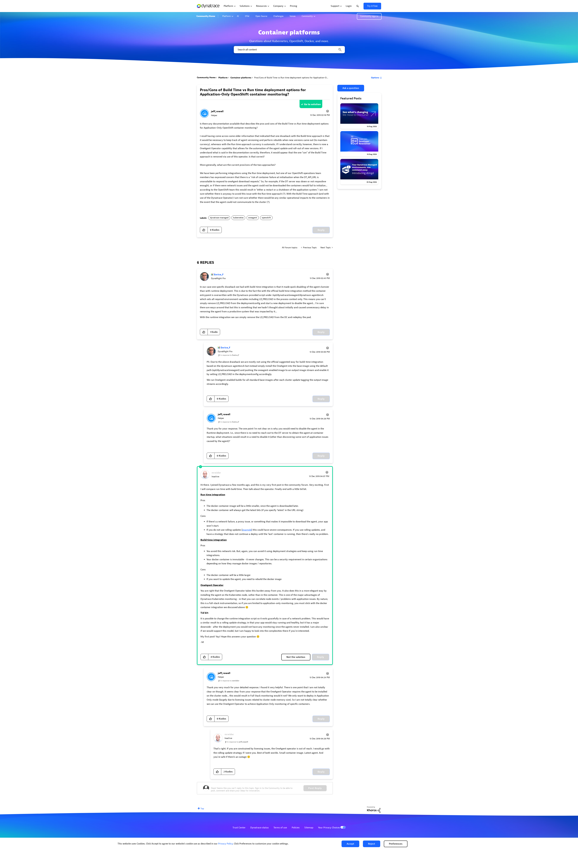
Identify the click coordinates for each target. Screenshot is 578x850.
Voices (292, 16)
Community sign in (369, 16)
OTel (247, 16)
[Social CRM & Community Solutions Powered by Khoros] (374, 809)
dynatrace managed (219, 217)
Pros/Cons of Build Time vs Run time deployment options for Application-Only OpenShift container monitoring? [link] (308, 77)
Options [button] (375, 77)
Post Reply (315, 788)
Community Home (205, 16)
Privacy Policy (225, 843)
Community (307, 16)
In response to (229, 355)
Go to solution (312, 104)
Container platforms (240, 77)
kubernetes (238, 217)
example (246, 529)
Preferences (395, 843)
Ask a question (350, 88)
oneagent (252, 217)
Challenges (278, 16)
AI (238, 16)
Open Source (261, 16)
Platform (226, 16)
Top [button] (202, 808)
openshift (266, 217)
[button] (350, 844)
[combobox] (289, 49)
